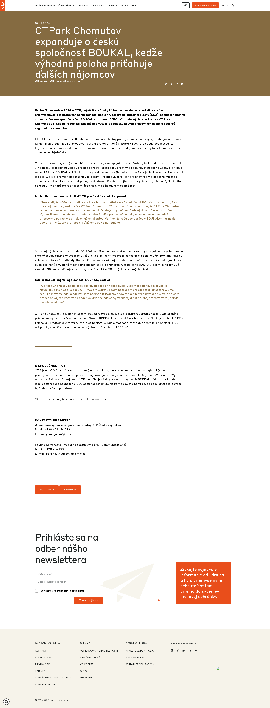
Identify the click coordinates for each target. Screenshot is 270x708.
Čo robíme (65, 5)
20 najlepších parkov (140, 664)
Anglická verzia (47, 489)
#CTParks (56, 80)
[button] (6, 701)
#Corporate (42, 80)
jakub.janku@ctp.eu (59, 434)
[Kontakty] (186, 5)
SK (222, 5)
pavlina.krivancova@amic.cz (66, 453)
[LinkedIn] (177, 84)
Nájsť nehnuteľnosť (205, 5)
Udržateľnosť (90, 657)
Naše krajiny (43, 5)
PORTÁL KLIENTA (45, 684)
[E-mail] (182, 84)
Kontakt (41, 650)
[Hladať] (233, 5)
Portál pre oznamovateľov (53, 677)
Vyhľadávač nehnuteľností (99, 650)
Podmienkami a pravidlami (68, 590)
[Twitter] (171, 84)
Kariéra (40, 670)
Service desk (43, 657)
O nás (81, 5)
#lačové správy (72, 80)
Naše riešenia (135, 657)
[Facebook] (166, 84)
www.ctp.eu (100, 399)
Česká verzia (70, 489)
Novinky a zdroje (103, 5)
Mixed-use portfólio (140, 650)
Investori (127, 5)
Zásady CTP (42, 664)
